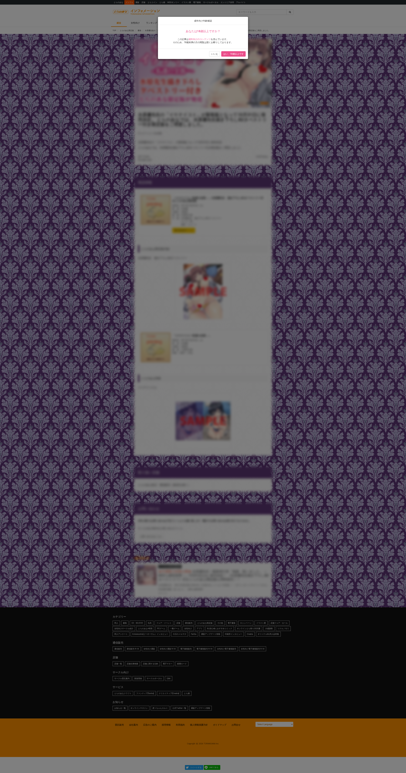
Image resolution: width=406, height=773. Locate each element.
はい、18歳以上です (233, 54)
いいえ (214, 54)
